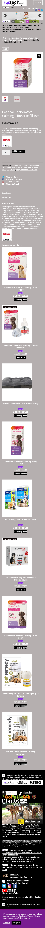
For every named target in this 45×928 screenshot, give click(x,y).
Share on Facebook (14, 179)
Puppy (4, 40)
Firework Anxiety (15, 40)
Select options (20, 299)
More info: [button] (6, 923)
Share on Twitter (13, 177)
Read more (20, 357)
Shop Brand (11, 170)
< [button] (5, 15)
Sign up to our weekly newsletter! (24, 865)
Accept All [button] (16, 923)
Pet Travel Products (25, 167)
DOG (36, 38)
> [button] (39, 15)
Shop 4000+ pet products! (21, 850)
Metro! (38, 8)
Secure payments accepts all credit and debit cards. (21, 898)
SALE (4, 170)
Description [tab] (6, 193)
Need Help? (14, 874)
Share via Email (12, 184)
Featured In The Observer (25, 8)
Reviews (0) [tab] (6, 197)
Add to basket (18, 151)
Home (7, 38)
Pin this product (12, 181)
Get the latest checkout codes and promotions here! (22, 868)
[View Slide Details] (22, 16)
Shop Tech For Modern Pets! (22, 38)
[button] (39, 56)
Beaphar (15, 165)
